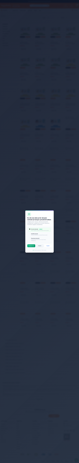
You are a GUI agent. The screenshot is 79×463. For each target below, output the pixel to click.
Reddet (39, 245)
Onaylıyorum (31, 245)
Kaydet (48, 245)
